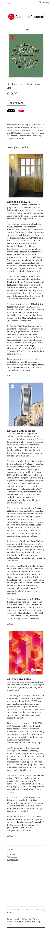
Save (21, 111)
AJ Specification (12, 860)
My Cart (46, 3)
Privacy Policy (18, 921)
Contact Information (13, 919)
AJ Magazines (12, 857)
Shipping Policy (30, 921)
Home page (11, 854)
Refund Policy (27, 919)
